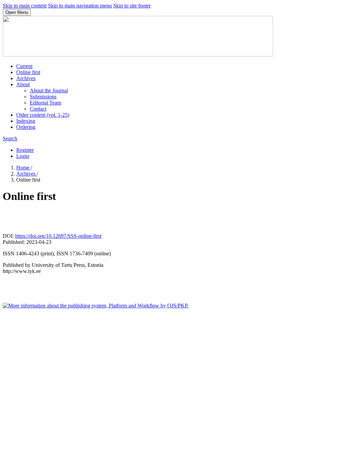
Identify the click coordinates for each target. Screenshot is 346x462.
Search (10, 138)
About (23, 84)
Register (25, 150)
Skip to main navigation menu (80, 5)
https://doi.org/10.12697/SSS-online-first (58, 236)
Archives (25, 78)
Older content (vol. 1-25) (42, 115)
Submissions (43, 96)
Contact (38, 109)
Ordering (25, 127)
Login (22, 156)
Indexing (25, 121)
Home (23, 167)
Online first (28, 72)
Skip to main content (25, 5)
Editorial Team (45, 103)
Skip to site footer (132, 5)
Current (24, 66)
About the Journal (49, 90)
